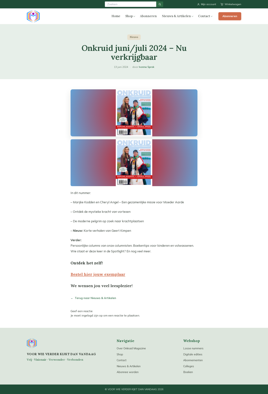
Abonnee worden (128, 372)
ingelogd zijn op (92, 315)
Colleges (188, 366)
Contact (204, 16)
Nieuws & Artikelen (176, 16)
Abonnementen (193, 360)
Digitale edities (192, 354)
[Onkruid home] (33, 16)
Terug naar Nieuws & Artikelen (93, 298)
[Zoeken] (159, 4)
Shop (129, 16)
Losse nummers (193, 348)
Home (116, 16)
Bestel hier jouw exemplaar (98, 274)
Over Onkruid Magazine (131, 348)
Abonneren (148, 16)
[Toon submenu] (134, 16)
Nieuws (134, 37)
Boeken (188, 372)
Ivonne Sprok (146, 67)
